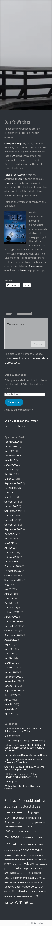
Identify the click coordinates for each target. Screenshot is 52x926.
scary (8, 878)
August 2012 (10, 584)
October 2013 (11, 524)
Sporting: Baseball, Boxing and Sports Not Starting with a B (24, 768)
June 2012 (9, 593)
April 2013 (9, 548)
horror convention (24, 844)
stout (25, 891)
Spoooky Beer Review (16, 886)
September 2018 (13, 483)
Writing (21, 902)
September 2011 (13, 635)
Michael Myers (20, 859)
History (39, 837)
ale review (7, 807)
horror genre (37, 844)
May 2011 (9, 653)
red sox (19, 868)
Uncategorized (12, 781)
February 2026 (12, 442)
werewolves (25, 896)
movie (37, 859)
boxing (16, 823)
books (38, 818)
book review (29, 818)
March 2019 (10, 478)
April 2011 (9, 658)
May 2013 (9, 543)
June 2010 (9, 704)
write (34, 896)
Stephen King (17, 891)
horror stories (12, 855)
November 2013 (12, 520)
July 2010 (9, 699)
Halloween (13, 836)
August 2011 (10, 640)
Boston (9, 822)
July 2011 (9, 644)
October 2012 (11, 575)
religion (26, 869)
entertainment (15, 827)
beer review (13, 812)
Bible (24, 813)
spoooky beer (38, 883)
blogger (35, 813)
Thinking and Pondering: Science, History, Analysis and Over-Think (22, 775)
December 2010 (12, 676)
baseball (29, 806)
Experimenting (12, 736)
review (34, 868)
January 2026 (11, 446)
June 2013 (9, 538)
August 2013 (11, 534)
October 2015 (11, 501)
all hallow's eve (17, 807)
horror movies (32, 850)
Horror (10, 843)
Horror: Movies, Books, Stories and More (25, 755)
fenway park (42, 827)
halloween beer (29, 837)
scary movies (21, 877)
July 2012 (9, 589)
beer (38, 806)
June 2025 (9, 451)
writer (9, 902)
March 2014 (10, 515)
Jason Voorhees (31, 855)
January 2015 (11, 506)
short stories (17, 882)
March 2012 (10, 607)
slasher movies (28, 883)
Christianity (23, 823)
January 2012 (11, 616)
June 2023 (9, 460)
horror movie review (12, 851)
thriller (19, 896)
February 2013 (12, 557)
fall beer (25, 827)
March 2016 (10, 497)
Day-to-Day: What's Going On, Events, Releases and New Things (23, 730)
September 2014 (13, 511)
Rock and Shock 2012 (24, 873)
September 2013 (13, 529)
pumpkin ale (9, 869)
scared (38, 872)
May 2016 (9, 492)
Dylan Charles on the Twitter (21, 420)
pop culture (43, 864)
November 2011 (12, 626)
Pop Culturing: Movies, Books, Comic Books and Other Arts (23, 761)
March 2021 (10, 469)
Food (7, 830)
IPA (22, 855)
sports (33, 886)
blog (29, 812)
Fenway (34, 827)
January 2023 (11, 465)
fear (29, 827)
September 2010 (13, 690)
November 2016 (12, 488)
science (7, 883)
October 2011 (11, 630)
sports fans (8, 891)
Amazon (33, 266)
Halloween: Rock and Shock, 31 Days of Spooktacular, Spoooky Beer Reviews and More (24, 748)
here (12, 155)
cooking (30, 823)
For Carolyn (19, 178)
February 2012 (11, 612)
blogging (10, 817)
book (20, 817)
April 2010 (9, 713)
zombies (31, 903)
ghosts (36, 831)
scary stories (37, 877)
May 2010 (9, 709)
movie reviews (16, 864)
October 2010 (11, 686)
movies (26, 863)
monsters (30, 859)
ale (44, 801)
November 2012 (12, 570)
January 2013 (11, 561)
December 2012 (12, 566)
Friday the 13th (27, 831)
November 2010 (12, 681)
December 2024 (12, 455)
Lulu (22, 270)
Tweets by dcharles (14, 426)
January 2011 (11, 672)
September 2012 (13, 580)
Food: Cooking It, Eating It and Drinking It (25, 740)
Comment (38, 344)
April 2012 (9, 603)
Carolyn (8, 183)
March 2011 (10, 663)
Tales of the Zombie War (18, 174)
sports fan (41, 887)
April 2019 (9, 474)
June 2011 (9, 649)
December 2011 (12, 621)
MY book (35, 864)
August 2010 (11, 695)
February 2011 (11, 667)
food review (16, 831)
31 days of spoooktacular (23, 801)
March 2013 (10, 552)
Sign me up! (14, 402)
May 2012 (9, 598)
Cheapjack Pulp (13, 143)
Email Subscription (15, 375)
